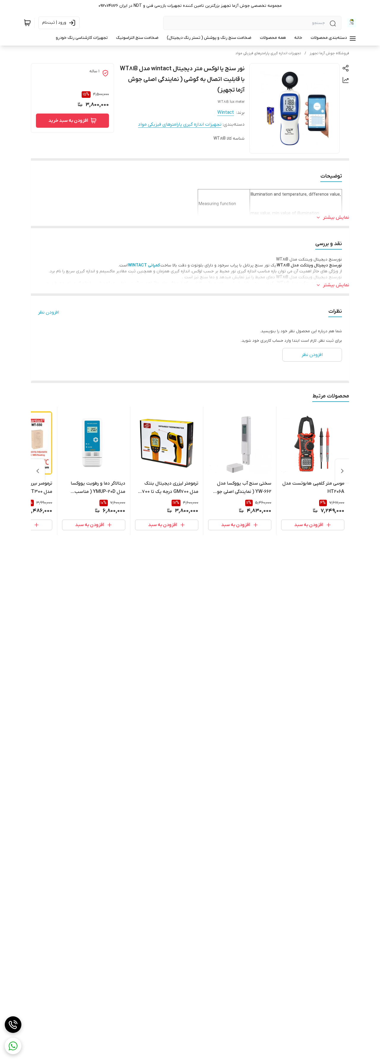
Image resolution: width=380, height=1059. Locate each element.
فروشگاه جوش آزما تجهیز (329, 53)
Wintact (225, 113)
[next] (38, 471)
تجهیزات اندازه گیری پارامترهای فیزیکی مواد (268, 53)
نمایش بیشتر (336, 218)
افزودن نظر (48, 312)
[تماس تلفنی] (13, 1024)
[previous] (342, 471)
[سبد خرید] (27, 22)
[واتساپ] (13, 1046)
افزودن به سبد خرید (68, 121)
